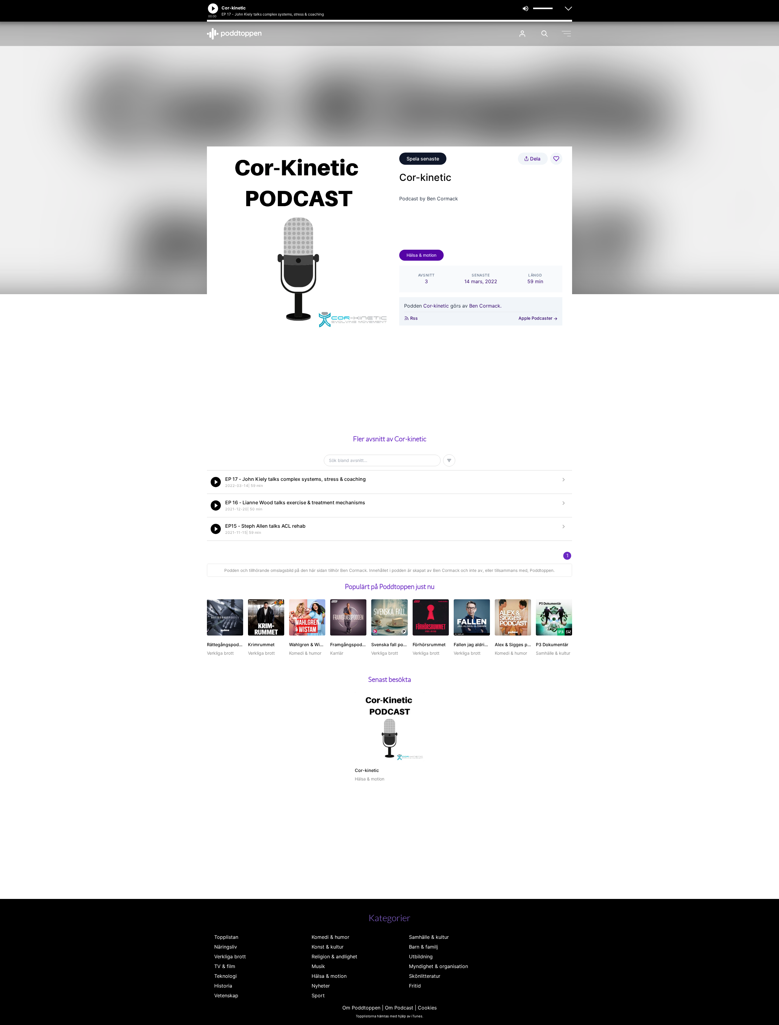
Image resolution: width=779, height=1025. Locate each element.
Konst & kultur (328, 947)
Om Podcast (399, 1008)
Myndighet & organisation (438, 966)
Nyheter (321, 986)
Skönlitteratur (424, 976)
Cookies (427, 1008)
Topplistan (226, 937)
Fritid (415, 986)
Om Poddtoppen (361, 1008)
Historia (223, 986)
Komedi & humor (330, 937)
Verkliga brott (230, 956)
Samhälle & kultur (429, 937)
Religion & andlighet (334, 956)
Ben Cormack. (485, 306)
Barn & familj (423, 947)
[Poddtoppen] (234, 33)
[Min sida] (522, 33)
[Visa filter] (449, 460)
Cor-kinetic (436, 306)
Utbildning (421, 956)
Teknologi (225, 976)
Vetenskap (226, 995)
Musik (318, 966)
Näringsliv (225, 947)
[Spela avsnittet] (215, 482)
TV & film (224, 966)
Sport (318, 995)
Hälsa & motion (421, 255)
